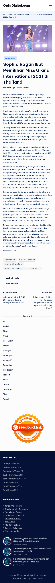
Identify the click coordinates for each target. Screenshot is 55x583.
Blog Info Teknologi (13, 528)
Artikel (6, 326)
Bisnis (5, 331)
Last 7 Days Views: (11, 475)
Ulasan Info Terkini (13, 518)
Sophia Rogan (35, 268)
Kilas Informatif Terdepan (16, 509)
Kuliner (6, 345)
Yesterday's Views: (12, 471)
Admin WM (12, 278)
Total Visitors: (9, 486)
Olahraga (7, 355)
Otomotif (7, 360)
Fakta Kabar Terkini (13, 512)
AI (4, 321)
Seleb (5, 379)
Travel (6, 399)
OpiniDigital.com (16, 5)
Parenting (7, 365)
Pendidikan (8, 370)
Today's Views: (10, 463)
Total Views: (9, 482)
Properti (6, 375)
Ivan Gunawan (10, 260)
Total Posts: (8, 490)
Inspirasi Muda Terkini (14, 515)
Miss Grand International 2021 (15, 268)
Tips (5, 394)
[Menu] (50, 5)
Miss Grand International (13, 264)
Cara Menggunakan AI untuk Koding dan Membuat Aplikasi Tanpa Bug (31, 560)
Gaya (5, 336)
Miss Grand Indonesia (27, 260)
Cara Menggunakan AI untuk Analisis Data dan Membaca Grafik (32, 550)
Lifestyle (7, 350)
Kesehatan (10, 58)
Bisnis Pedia (10, 522)
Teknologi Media (12, 531)
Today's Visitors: (10, 467)
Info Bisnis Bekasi (12, 525)
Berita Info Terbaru (13, 506)
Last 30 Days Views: (12, 479)
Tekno (6, 384)
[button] (12, 283)
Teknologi (7, 389)
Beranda (6, 14)
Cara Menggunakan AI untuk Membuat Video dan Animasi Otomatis (30, 539)
